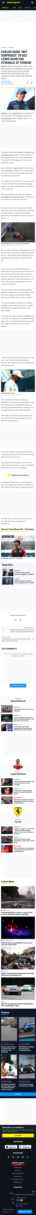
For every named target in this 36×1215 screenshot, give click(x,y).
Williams (4, 113)
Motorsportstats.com (18, 1179)
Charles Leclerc (8, 155)
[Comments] (32, 82)
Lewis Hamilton (6, 118)
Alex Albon (9, 170)
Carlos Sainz (16, 113)
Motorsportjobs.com (18, 1173)
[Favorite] (27, 82)
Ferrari (20, 116)
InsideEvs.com (18, 1167)
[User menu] (32, 2)
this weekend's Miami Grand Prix (12, 197)
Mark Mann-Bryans (6, 82)
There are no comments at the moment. (18, 654)
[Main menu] (3, 2)
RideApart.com (18, 1182)
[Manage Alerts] (20, 619)
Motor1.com (18, 1170)
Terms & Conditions (8, 1209)
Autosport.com (18, 1176)
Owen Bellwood (6, 81)
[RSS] (27, 1157)
